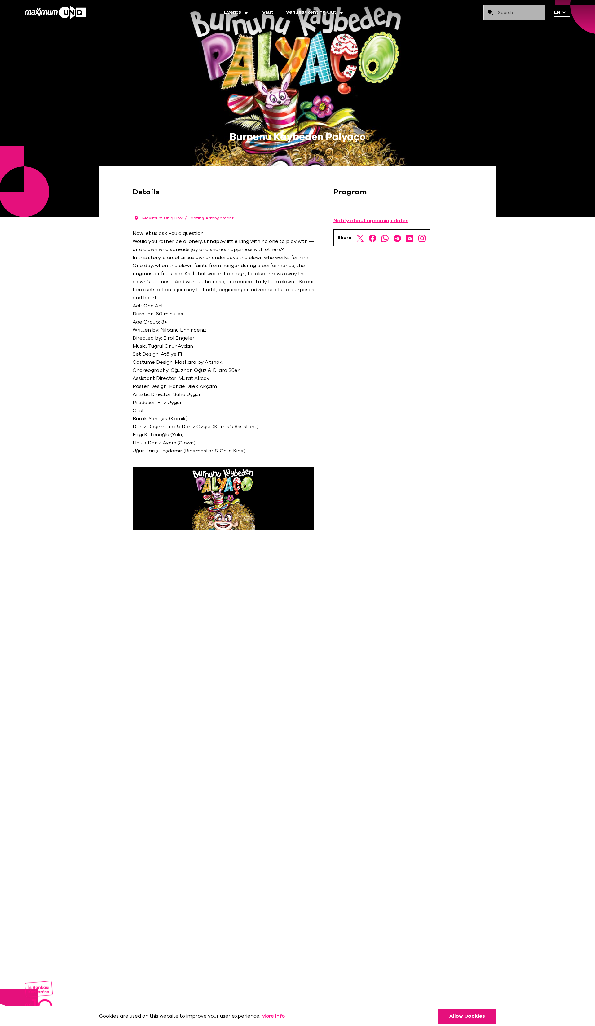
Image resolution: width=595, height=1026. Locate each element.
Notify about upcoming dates (370, 220)
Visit (267, 12)
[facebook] (372, 237)
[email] (409, 237)
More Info (273, 1016)
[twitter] (360, 237)
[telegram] (397, 237)
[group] (236, 12)
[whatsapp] (385, 237)
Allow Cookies (467, 1016)
